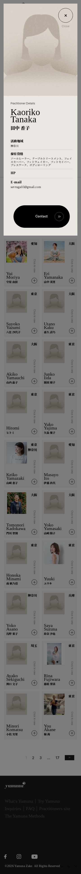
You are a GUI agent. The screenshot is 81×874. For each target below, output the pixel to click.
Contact (41, 216)
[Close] (65, 15)
